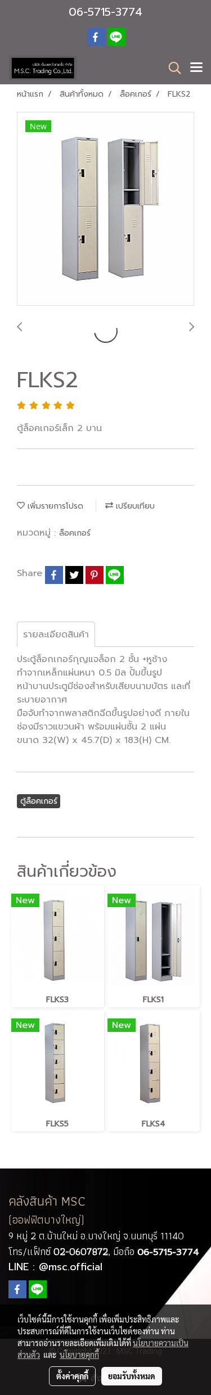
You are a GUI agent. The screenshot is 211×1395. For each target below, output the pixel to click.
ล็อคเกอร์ (75, 533)
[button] (171, 68)
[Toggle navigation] (196, 68)
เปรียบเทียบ (134, 506)
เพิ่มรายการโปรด (54, 506)
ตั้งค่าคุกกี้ (72, 1376)
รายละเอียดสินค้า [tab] (56, 634)
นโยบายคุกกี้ (79, 1354)
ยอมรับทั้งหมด (131, 1376)
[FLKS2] (105, 209)
